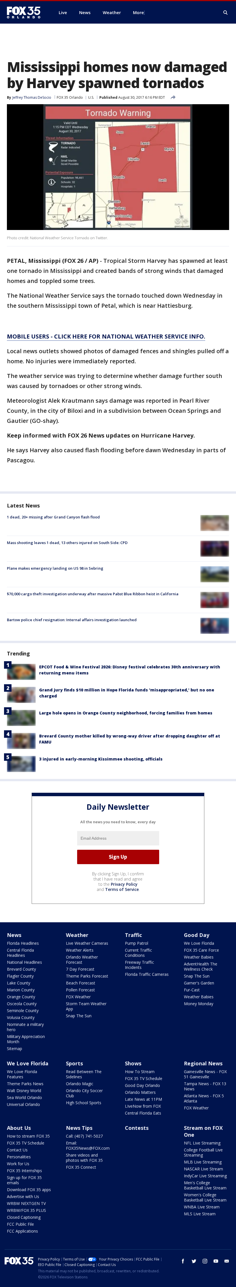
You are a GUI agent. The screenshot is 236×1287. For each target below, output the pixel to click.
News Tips (79, 1127)
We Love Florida (199, 943)
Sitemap (14, 1048)
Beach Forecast (80, 983)
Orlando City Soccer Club (84, 1093)
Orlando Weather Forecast (82, 959)
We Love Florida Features (22, 1074)
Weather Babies (199, 957)
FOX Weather (78, 996)
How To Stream (140, 1071)
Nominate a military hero (25, 1027)
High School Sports (83, 1102)
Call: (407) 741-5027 (84, 1136)
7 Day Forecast (80, 969)
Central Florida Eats (143, 1113)
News (14, 934)
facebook (183, 1261)
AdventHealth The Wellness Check (200, 966)
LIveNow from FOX (143, 1106)
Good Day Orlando (142, 1085)
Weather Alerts (80, 950)
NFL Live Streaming (202, 1143)
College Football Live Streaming (203, 1152)
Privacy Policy (124, 884)
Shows (133, 1063)
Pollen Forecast (80, 990)
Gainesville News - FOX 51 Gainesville (205, 1074)
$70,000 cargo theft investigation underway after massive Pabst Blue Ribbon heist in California (92, 593)
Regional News (203, 1063)
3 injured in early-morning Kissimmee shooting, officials (101, 759)
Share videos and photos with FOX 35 (84, 1157)
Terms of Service (122, 889)
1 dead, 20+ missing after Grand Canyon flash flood (53, 517)
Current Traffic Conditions (138, 952)
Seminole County (23, 1010)
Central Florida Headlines (20, 952)
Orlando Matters (140, 1092)
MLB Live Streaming (203, 1162)
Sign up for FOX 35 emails (24, 1180)
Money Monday (198, 1003)
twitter (194, 1261)
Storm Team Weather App (86, 1006)
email (226, 1261)
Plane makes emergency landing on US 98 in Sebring (55, 568)
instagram (205, 1261)
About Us (19, 1127)
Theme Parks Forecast (87, 976)
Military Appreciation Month (26, 1039)
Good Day (196, 934)
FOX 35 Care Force (201, 950)
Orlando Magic (79, 1083)
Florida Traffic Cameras (147, 974)
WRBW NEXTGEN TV (26, 1203)
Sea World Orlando (24, 1097)
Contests (137, 1127)
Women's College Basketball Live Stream (205, 1197)
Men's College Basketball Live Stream (205, 1185)
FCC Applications (22, 1231)
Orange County (21, 996)
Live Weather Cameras (87, 943)
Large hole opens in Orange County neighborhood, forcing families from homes (125, 713)
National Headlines (24, 962)
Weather (77, 934)
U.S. (91, 97)
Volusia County (21, 1017)
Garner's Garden (199, 983)
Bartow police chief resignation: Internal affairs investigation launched (72, 619)
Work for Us (18, 1163)
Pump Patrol (136, 943)
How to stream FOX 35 (28, 1136)
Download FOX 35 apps (29, 1189)
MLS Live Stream (200, 1213)
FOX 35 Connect (81, 1167)
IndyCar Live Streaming (205, 1175)
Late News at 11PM (143, 1099)
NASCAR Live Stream (203, 1169)
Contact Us (17, 1150)
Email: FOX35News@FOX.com (88, 1145)
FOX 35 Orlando (70, 97)
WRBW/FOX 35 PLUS (26, 1210)
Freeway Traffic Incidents (139, 964)
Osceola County (22, 1003)
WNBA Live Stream (202, 1207)
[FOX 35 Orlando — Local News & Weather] (26, 12)
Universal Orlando (23, 1104)
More (138, 12)
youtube (215, 1261)
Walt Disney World (24, 1090)
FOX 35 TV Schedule (143, 1078)
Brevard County (21, 969)
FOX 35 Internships (24, 1170)
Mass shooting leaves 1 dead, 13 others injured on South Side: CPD (67, 542)
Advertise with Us (23, 1196)
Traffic (133, 934)
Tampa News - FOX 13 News (205, 1086)
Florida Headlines (23, 943)
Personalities (19, 1156)
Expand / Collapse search (225, 12)
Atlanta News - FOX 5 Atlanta (204, 1098)
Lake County (18, 983)
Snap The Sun (79, 1015)
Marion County (21, 990)
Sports (74, 1063)
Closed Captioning (24, 1217)
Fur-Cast (192, 990)
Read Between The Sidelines (84, 1074)
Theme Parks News (25, 1083)
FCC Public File (20, 1224)
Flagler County (20, 976)
